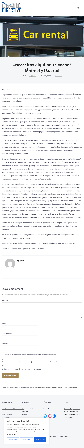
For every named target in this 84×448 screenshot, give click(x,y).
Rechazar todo (26, 439)
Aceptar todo (40, 439)
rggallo (33, 76)
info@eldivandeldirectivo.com (13, 409)
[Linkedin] (54, 416)
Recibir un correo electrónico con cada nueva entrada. (21, 369)
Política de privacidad (72, 409)
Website (5, 343)
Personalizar (13, 439)
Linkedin (58, 76)
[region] (26, 431)
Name (4, 323)
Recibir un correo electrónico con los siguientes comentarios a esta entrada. (30, 362)
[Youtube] (50, 416)
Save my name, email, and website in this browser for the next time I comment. (30, 355)
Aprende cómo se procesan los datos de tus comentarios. (56, 388)
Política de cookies (71, 412)
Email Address (7, 333)
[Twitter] (45, 416)
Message (5, 300)
